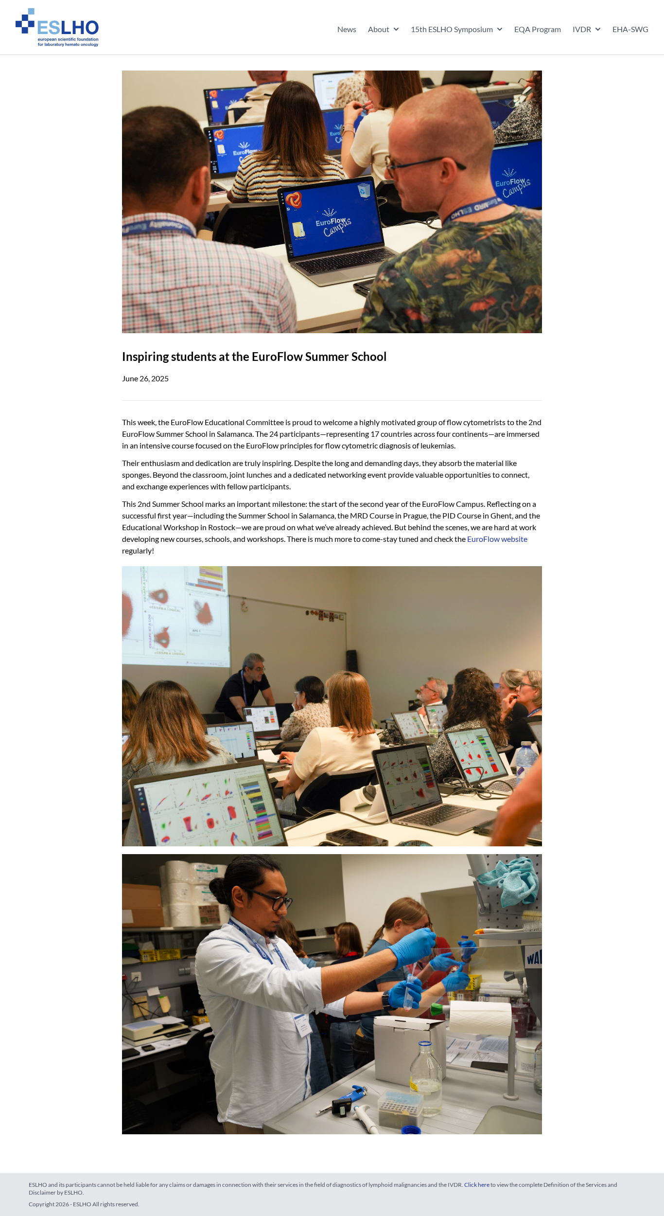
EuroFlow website (497, 538)
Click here (476, 1184)
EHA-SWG (630, 29)
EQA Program (537, 29)
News (346, 29)
